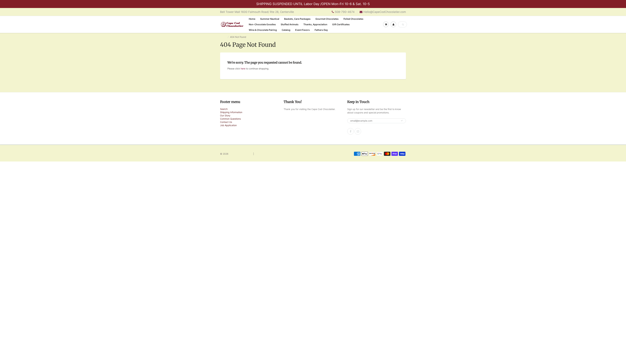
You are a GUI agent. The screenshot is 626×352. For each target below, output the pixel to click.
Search (224, 109)
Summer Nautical (269, 18)
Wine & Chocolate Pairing (263, 30)
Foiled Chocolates (353, 18)
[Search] (403, 24)
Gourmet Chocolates (327, 18)
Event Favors (302, 30)
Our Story (225, 115)
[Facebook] (350, 131)
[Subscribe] (402, 120)
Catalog (286, 30)
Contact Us (226, 122)
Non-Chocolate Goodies (262, 24)
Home (252, 18)
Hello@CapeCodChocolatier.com (384, 12)
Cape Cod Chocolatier (241, 153)
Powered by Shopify (265, 153)
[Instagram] (358, 131)
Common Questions (230, 118)
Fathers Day (321, 30)
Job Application (228, 125)
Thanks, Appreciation (315, 24)
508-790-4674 (345, 12)
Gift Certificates (341, 24)
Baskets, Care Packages (297, 18)
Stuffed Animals (289, 24)
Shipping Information (231, 112)
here (243, 68)
